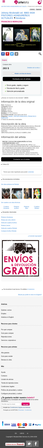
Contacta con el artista (21, 79)
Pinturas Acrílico (16, 207)
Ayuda (3, 372)
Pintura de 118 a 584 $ (8, 220)
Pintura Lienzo (5, 225)
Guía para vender (7, 356)
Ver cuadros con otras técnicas (10, 202)
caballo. (10, 116)
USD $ (26, 97)
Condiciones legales (7, 386)
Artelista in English (7, 317)
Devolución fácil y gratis (16, 88)
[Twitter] (29, 444)
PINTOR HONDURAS (20, 116)
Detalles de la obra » (33, 67)
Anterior (32, 9)
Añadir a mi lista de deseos (23, 73)
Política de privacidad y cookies (11, 390)
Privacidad (21, 410)
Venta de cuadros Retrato (9, 228)
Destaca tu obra (6, 360)
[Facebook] (35, 444)
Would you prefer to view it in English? (30, 294)
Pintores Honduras (7, 217)
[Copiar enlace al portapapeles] (16, 54)
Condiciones (28, 410)
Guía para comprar (7, 333)
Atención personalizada (15, 91)
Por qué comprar (6, 329)
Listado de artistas (7, 379)
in (27, 433)
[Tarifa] (27, 194)
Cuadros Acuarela (6, 207)
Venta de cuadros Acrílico (9, 223)
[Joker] (6, 194)
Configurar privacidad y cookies (11, 393)
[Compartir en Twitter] (12, 54)
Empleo (3, 313)
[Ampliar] (40, 55)
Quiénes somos (6, 310)
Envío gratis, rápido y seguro (17, 85)
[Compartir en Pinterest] (7, 54)
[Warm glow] (37, 194)
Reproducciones (6, 337)
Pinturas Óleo (26, 207)
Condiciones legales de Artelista (20, 407)
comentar (31, 172)
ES (16, 433)
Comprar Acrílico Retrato (8, 231)
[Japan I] (17, 194)
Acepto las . (17, 407)
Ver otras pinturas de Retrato (10, 184)
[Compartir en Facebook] (3, 54)
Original (4, 60)
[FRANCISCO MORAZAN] (21, 37)
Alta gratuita (5, 353)
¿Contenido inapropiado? (35, 236)
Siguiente (38, 9)
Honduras (20, 18)
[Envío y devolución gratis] (20, 258)
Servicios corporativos (8, 340)
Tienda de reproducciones (9, 383)
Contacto (4, 376)
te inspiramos (31, 289)
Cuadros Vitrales (36, 207)
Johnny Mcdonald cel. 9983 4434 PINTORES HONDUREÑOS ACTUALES (18, 15)
